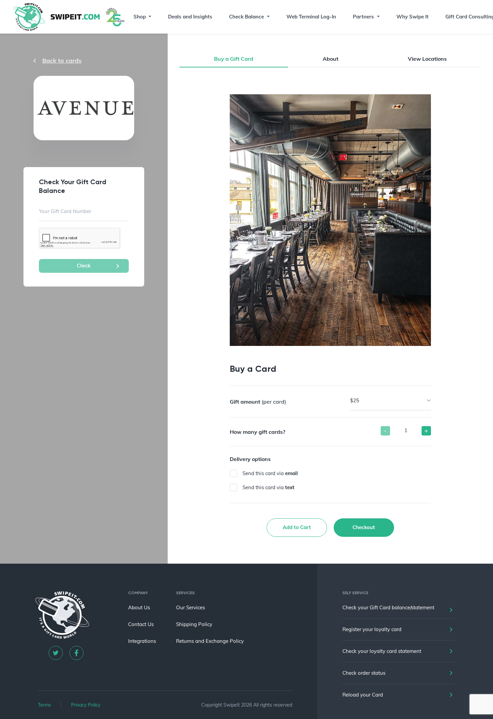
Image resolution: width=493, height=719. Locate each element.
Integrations (142, 641)
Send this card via (270, 473)
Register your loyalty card (371, 629)
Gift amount (258, 401)
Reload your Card (362, 694)
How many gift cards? (257, 431)
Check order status (363, 673)
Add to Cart (297, 527)
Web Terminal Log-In (311, 16)
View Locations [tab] (427, 58)
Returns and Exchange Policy (210, 641)
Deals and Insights (190, 16)
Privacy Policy (85, 705)
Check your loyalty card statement (381, 651)
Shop (139, 16)
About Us (139, 607)
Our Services (190, 607)
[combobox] (390, 400)
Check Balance (246, 16)
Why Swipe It (412, 16)
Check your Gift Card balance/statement (388, 607)
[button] (150, 16)
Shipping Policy (194, 624)
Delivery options (250, 459)
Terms (44, 705)
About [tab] (330, 58)
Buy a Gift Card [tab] (233, 58)
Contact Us (141, 624)
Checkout (363, 527)
